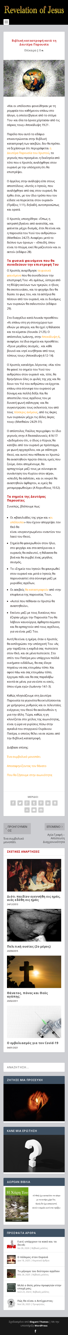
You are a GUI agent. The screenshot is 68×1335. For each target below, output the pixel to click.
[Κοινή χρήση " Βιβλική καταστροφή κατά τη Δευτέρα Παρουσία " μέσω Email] (34, 810)
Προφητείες (38, 1304)
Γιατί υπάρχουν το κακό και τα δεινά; (37, 1243)
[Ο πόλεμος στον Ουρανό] (11, 1259)
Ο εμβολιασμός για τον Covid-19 (32, 1043)
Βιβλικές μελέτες (40, 1248)
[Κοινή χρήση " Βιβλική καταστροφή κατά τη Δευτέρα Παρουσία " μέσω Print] (40, 810)
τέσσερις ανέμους (26, 412)
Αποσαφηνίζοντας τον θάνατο (26, 766)
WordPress (41, 1325)
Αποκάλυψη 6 (51, 337)
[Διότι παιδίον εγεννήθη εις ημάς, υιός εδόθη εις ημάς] (34, 875)
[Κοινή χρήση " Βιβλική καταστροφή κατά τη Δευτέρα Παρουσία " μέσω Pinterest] (40, 803)
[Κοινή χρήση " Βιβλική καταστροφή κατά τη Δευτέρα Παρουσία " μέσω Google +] (27, 803)
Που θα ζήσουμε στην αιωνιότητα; (29, 775)
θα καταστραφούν (36, 590)
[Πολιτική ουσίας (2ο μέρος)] (34, 925)
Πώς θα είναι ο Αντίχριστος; (35, 1300)
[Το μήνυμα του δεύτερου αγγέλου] (11, 1273)
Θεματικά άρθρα (40, 1260)
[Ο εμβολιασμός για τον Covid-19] (34, 1022)
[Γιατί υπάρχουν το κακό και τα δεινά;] (11, 1244)
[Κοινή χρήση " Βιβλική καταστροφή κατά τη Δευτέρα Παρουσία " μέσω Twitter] (20, 803)
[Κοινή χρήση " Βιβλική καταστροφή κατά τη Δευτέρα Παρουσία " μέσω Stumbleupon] (27, 810)
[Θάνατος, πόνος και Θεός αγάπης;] (34, 972)
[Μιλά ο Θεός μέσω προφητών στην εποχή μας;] (11, 1287)
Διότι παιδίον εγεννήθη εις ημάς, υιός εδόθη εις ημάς (34, 898)
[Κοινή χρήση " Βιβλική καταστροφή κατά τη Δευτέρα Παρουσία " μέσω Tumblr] (34, 803)
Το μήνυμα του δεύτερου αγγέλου (38, 1271)
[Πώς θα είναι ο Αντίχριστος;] (11, 1303)
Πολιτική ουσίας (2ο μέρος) (29, 946)
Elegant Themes (39, 1321)
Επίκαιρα (30, 50)
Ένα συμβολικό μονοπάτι (24, 757)
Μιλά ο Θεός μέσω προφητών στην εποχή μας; (39, 1287)
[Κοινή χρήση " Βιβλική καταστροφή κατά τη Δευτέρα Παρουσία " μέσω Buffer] (54, 803)
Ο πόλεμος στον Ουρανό (32, 1257)
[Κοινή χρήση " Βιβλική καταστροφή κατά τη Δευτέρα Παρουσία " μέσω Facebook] (13, 803)
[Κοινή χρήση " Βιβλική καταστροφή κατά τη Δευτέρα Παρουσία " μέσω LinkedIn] (47, 803)
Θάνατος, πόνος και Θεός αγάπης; (27, 994)
